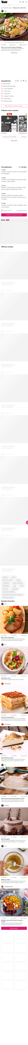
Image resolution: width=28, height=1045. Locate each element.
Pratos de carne (7, 8)
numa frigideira (18, 583)
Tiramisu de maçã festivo (7, 717)
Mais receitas (14, 928)
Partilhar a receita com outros (14, 214)
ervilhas (5, 589)
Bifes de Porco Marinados (7, 637)
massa (18, 580)
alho (14, 586)
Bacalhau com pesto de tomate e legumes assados (12, 921)
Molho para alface (5, 879)
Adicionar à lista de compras (15, 106)
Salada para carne (5, 678)
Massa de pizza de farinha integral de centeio (12, 798)
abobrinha (6, 586)
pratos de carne (8, 580)
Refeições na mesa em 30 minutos (13, 594)
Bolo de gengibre (5, 839)
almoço (5, 577)
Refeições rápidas (8, 597)
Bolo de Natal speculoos (7, 758)
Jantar (13, 577)
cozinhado (6, 583)
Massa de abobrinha (9, 591)
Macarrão (15, 589)
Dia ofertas (4, 133)
